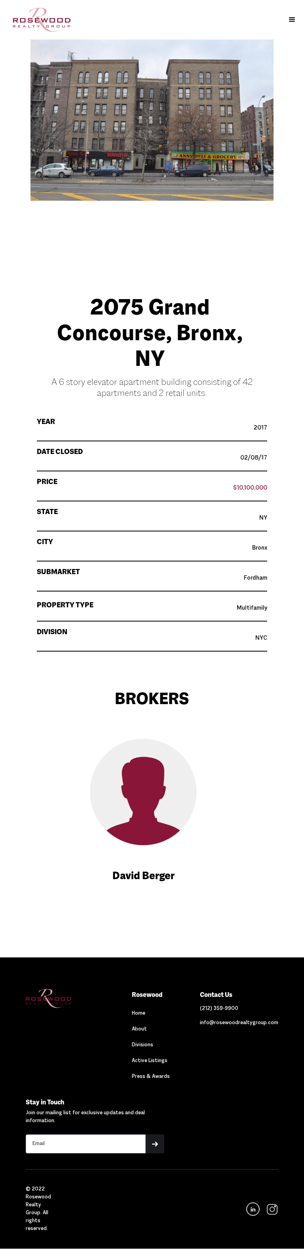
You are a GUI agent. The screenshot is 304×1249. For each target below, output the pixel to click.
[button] (292, 20)
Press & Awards (151, 1076)
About (139, 1029)
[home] (38, 20)
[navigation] (271, 1209)
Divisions (142, 1045)
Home (138, 1013)
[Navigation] (63, 998)
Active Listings (149, 1061)
